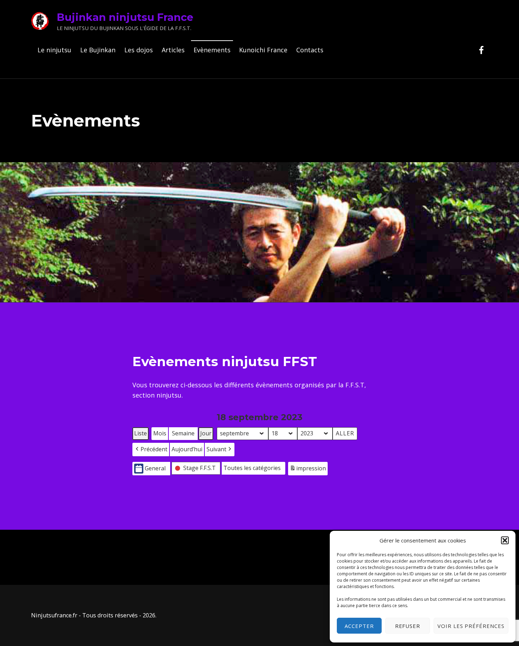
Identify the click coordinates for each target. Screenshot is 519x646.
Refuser (407, 625)
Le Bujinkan (97, 50)
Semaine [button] (183, 433)
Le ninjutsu (54, 50)
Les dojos (138, 50)
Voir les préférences (471, 625)
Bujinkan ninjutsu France (125, 17)
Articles (173, 50)
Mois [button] (159, 433)
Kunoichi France (263, 50)
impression (308, 469)
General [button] (155, 468)
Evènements (212, 50)
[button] (504, 540)
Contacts (309, 50)
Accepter (359, 625)
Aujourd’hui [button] (187, 449)
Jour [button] (205, 433)
